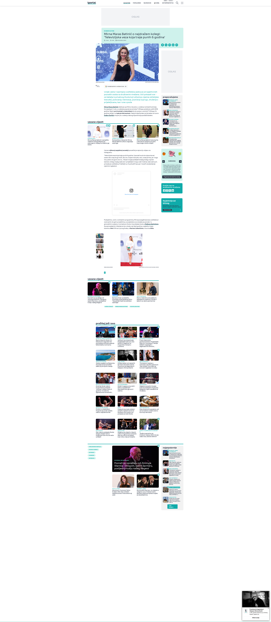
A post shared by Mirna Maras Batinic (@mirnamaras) (131, 212)
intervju (91, 458)
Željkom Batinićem (151, 224)
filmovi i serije (93, 449)
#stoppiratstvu (167, 3)
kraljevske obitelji (95, 446)
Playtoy (171, 0)
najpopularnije (170, 448)
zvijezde (91, 455)
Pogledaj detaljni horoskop (172, 177)
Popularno (137, 3)
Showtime (126, 3)
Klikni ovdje (255, 617)
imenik (165, 0)
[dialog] (255, 605)
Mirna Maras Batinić (111, 107)
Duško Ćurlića (109, 115)
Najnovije (147, 3)
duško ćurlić (109, 306)
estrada (91, 452)
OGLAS (135, 17)
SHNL (157, 3)
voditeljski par (134, 306)
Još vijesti (171, 506)
